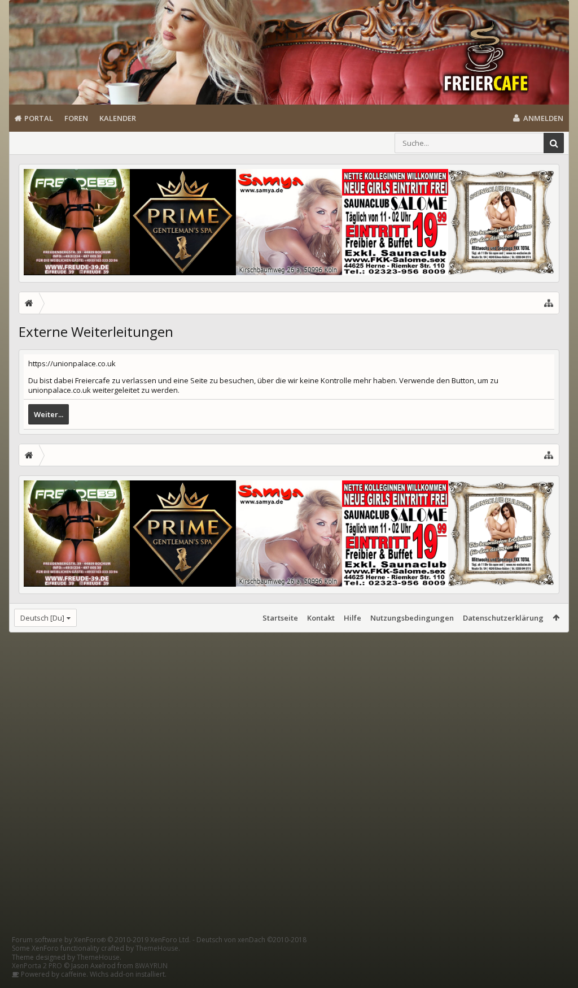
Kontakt (321, 618)
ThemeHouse (156, 948)
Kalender (117, 118)
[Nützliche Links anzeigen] (548, 303)
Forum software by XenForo (101, 939)
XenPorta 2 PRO (37, 965)
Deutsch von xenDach (251, 939)
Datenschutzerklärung (503, 618)
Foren (76, 118)
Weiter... (48, 414)
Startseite (280, 618)
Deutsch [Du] (42, 618)
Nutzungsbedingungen (412, 618)
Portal (38, 118)
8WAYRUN (151, 965)
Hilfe (352, 618)
